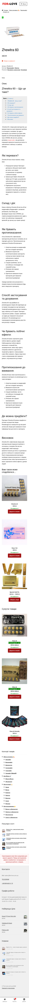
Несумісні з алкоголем (13, 70)
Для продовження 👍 (9, 806)
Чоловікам (24, 70)
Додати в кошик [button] (15, 511)
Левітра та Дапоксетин (11, 812)
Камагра (7, 792)
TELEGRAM (5, 879)
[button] (2, 17)
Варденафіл (24, 10)
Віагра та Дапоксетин (11, 809)
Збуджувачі (8, 781)
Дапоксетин (8, 765)
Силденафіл (8, 768)
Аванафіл (8, 759)
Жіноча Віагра (9, 779)
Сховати (10, 98)
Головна (6, 10)
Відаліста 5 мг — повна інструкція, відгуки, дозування (16, 947)
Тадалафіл (8, 770)
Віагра (7, 790)
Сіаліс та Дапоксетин (11, 817)
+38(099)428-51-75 (7, 883)
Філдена (7, 803)
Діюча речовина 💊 (14, 10)
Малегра (7, 798)
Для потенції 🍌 (8, 784)
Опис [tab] (3, 78)
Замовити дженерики (8, 988)
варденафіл (11, 140)
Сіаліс (7, 801)
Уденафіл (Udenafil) (11, 773)
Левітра (17, 68)
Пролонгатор (9, 814)
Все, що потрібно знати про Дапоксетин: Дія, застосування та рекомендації (15, 843)
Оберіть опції (14, 600)
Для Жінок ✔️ (7, 776)
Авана (7, 787)
